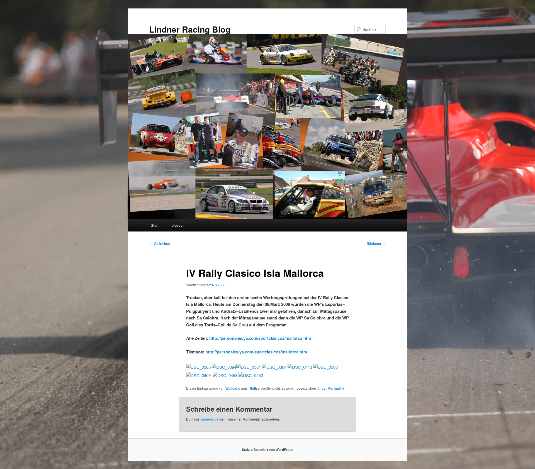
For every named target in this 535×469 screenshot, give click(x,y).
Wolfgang (232, 388)
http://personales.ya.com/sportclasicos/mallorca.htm (260, 338)
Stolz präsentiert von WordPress (267, 449)
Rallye (255, 388)
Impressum (176, 225)
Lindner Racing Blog (189, 29)
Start (155, 225)
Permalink (336, 388)
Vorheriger (159, 243)
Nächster (376, 243)
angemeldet (210, 419)
